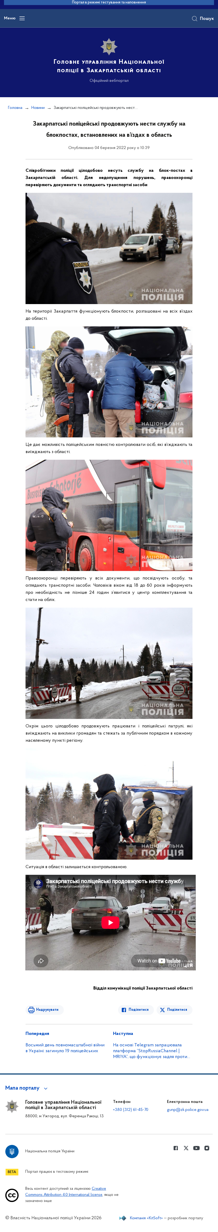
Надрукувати (47, 1010)
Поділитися (139, 1010)
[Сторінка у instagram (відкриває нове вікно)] (207, 1148)
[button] (27, 1088)
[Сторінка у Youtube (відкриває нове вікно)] (196, 1148)
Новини (38, 108)
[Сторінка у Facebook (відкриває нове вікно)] (176, 1148)
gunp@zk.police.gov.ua (187, 1110)
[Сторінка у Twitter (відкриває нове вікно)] (186, 1148)
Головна (15, 108)
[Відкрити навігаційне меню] (22, 18)
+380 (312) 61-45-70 (130, 1110)
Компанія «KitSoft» (146, 1218)
